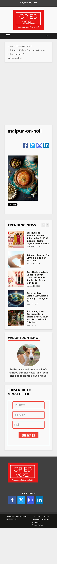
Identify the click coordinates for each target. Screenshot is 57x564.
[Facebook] (25, 145)
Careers (46, 516)
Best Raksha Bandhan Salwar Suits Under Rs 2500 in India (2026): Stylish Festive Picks (16, 239)
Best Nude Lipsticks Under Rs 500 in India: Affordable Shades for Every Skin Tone (16, 279)
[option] (28, 241)
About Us (37, 516)
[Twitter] (32, 145)
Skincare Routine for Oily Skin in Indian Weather (16, 259)
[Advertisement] (28, 93)
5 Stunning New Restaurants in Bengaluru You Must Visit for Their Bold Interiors (16, 318)
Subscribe (28, 435)
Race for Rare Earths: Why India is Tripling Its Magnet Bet (16, 298)
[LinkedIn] (46, 145)
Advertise (46, 519)
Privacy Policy (37, 525)
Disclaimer (36, 522)
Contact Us (36, 519)
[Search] (47, 36)
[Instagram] (39, 145)
